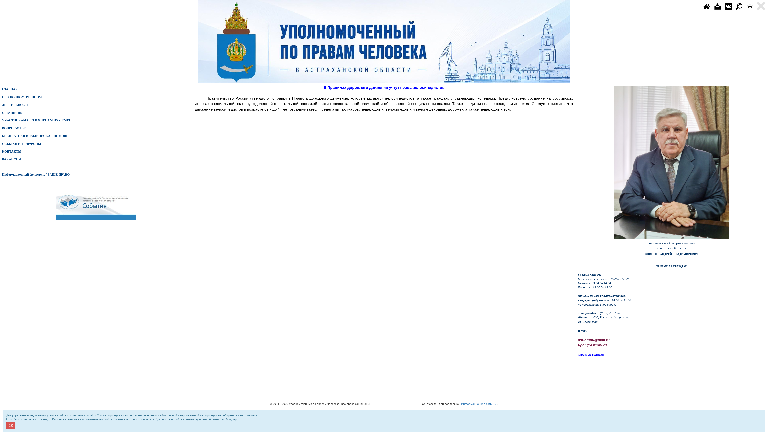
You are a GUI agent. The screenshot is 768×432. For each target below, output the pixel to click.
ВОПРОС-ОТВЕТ (15, 128)
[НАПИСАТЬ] (718, 6)
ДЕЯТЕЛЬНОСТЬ (15, 105)
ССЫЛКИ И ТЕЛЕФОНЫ (21, 143)
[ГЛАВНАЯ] (707, 6)
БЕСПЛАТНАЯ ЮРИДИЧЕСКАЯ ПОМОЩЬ (36, 136)
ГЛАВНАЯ (10, 89)
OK (11, 425)
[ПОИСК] (739, 6)
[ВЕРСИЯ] (750, 6)
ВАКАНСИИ (11, 159)
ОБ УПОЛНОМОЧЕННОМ (22, 97)
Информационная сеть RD (478, 404)
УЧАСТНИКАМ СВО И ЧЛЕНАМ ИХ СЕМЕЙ (36, 120)
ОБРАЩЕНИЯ (13, 112)
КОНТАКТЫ (11, 151)
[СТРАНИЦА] (728, 6)
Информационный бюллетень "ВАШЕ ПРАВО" (36, 174)
